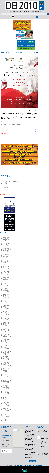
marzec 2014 (6, 418)
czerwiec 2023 (6, 283)
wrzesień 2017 (6, 367)
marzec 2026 (6, 243)
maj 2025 (5, 255)
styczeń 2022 (6, 304)
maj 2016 (5, 386)
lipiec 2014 (5, 413)
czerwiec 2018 (6, 356)
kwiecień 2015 (6, 402)
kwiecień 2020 (6, 329)
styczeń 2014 (6, 420)
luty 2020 (5, 332)
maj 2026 (5, 241)
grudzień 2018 (6, 348)
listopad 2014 (6, 408)
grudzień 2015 (6, 392)
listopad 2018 (6, 350)
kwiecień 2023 (6, 285)
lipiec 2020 (5, 325)
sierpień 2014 (6, 412)
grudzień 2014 (6, 407)
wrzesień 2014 (6, 410)
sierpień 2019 (6, 339)
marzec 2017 (6, 374)
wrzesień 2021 (6, 309)
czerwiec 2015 (6, 399)
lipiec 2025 (5, 253)
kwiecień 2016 (6, 387)
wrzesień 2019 (6, 338)
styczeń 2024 (6, 275)
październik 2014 (7, 409)
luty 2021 (5, 317)
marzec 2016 (6, 389)
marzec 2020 (6, 330)
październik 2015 (7, 395)
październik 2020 (7, 322)
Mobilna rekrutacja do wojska (10, 180)
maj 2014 (5, 415)
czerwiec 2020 (6, 327)
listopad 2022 (6, 292)
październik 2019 (7, 336)
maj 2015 (5, 401)
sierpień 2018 (6, 353)
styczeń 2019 (6, 347)
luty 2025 (5, 259)
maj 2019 (5, 342)
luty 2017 (5, 375)
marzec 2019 (6, 345)
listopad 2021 (6, 306)
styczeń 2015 (6, 406)
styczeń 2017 (6, 376)
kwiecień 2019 (6, 344)
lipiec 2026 (5, 238)
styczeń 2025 (6, 260)
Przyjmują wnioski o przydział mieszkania (10, 186)
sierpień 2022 (6, 295)
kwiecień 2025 (6, 256)
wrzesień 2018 (6, 352)
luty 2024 (5, 273)
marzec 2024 (6, 272)
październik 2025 (7, 249)
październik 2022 (7, 293)
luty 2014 (5, 419)
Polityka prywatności (4, 451)
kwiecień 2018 (6, 358)
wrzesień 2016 (6, 381)
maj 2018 (5, 357)
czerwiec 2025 (6, 254)
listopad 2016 (6, 379)
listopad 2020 (6, 321)
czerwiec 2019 (6, 341)
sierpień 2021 (6, 310)
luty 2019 (5, 346)
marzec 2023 (6, 287)
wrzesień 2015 (6, 396)
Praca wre (5, 183)
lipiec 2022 (5, 296)
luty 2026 (5, 244)
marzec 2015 (6, 403)
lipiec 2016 (5, 384)
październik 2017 (7, 365)
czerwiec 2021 (6, 312)
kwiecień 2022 (6, 300)
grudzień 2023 (6, 276)
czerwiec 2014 (6, 414)
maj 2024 (5, 270)
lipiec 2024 (5, 267)
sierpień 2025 (6, 251)
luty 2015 (5, 404)
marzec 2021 (6, 316)
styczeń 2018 (6, 362)
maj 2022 (5, 299)
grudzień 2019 (6, 334)
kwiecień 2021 (6, 315)
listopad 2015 (6, 393)
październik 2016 (7, 380)
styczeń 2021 (6, 318)
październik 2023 (7, 278)
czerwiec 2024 (6, 268)
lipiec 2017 (5, 369)
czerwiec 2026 (6, 239)
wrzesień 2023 (6, 279)
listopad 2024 (6, 262)
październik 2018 (7, 351)
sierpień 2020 (6, 324)
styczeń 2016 (6, 391)
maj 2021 (5, 313)
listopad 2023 (6, 277)
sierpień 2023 (6, 281)
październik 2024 (7, 264)
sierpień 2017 (6, 368)
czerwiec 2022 (6, 298)
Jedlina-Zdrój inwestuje (8, 184)
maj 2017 (5, 372)
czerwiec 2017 (6, 370)
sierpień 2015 (6, 397)
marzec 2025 (6, 258)
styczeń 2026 (6, 245)
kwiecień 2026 (6, 242)
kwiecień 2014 (6, 416)
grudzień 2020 (6, 319)
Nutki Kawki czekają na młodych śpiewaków (10, 181)
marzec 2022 (6, 301)
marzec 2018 (6, 359)
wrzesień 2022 (6, 294)
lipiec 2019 (5, 340)
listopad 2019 (6, 335)
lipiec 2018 (5, 355)
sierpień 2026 (6, 237)
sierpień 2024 (6, 266)
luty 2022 (5, 302)
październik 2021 (7, 307)
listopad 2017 (6, 364)
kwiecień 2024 (6, 271)
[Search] (48, 14)
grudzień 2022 (6, 290)
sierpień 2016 (6, 382)
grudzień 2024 (6, 261)
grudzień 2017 (6, 363)
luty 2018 (5, 361)
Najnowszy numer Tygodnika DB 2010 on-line (44, 431)
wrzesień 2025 (6, 250)
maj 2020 (5, 328)
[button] (13, 16)
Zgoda (25, 471)
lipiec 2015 (5, 398)
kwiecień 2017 (6, 373)
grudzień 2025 (6, 247)
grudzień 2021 (6, 305)
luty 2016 (5, 390)
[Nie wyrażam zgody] (47, 469)
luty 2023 (5, 288)
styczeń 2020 (6, 333)
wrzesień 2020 (6, 323)
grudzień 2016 (6, 378)
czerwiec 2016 (6, 385)
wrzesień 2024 (6, 265)
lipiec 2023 (5, 282)
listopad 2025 (6, 248)
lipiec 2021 (5, 311)
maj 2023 (5, 284)
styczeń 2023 (6, 289)
